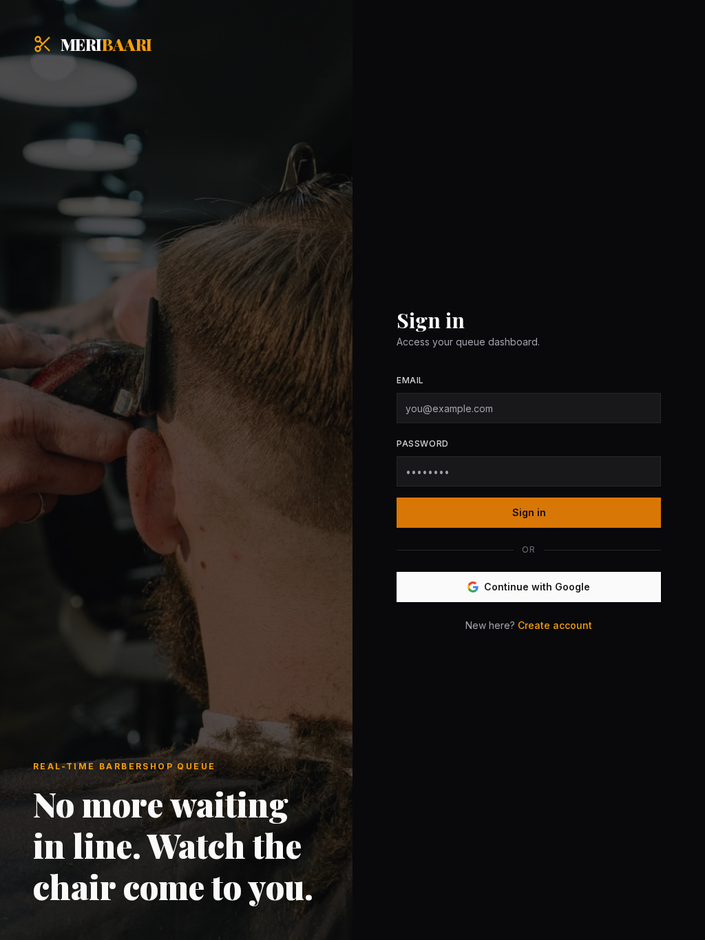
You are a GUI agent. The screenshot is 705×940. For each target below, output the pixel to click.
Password (423, 443)
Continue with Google (537, 586)
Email (410, 380)
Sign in (529, 512)
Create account (555, 625)
